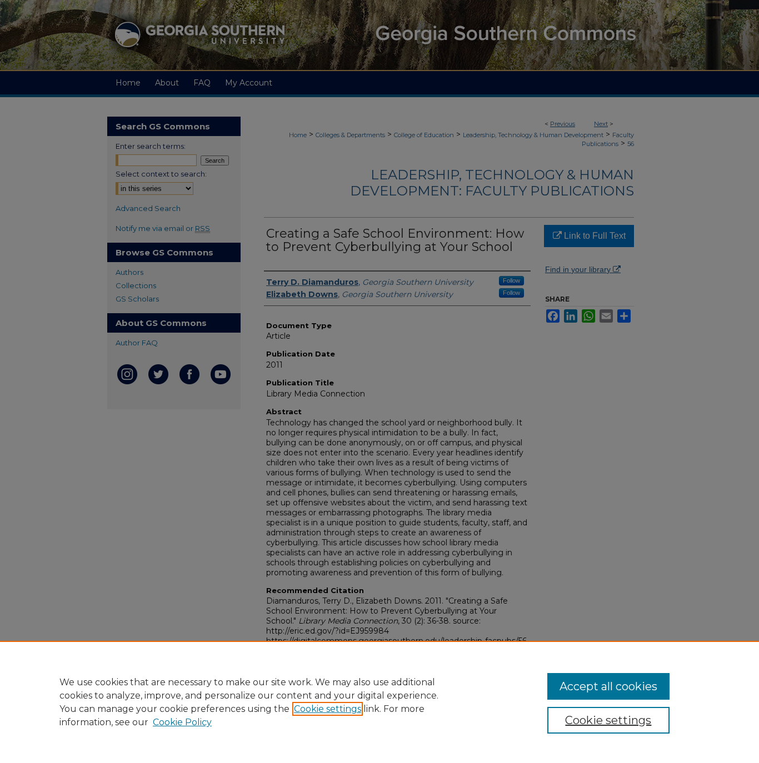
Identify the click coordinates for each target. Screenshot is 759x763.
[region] (379, 702)
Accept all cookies (608, 686)
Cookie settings (327, 709)
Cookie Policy (182, 722)
